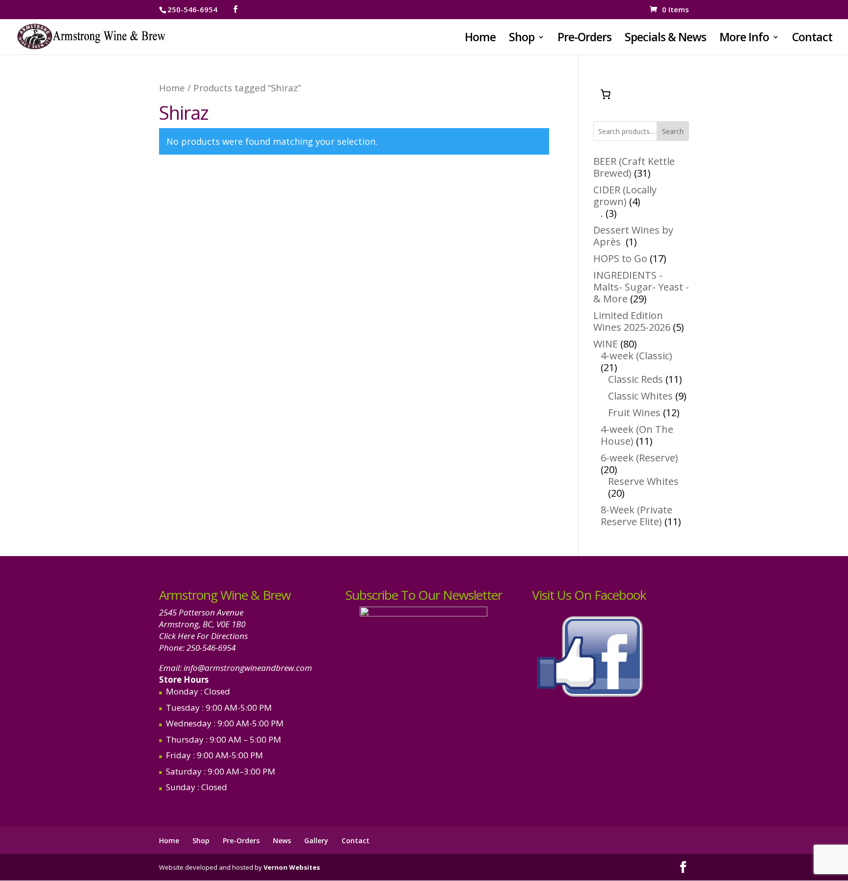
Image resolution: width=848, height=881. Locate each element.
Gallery (316, 840)
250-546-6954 (211, 647)
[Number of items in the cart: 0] (605, 94)
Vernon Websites (292, 867)
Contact (812, 39)
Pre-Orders (584, 39)
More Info (744, 39)
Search (673, 131)
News (282, 840)
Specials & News (665, 39)
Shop (521, 39)
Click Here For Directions (203, 635)
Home (480, 39)
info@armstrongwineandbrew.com (248, 667)
